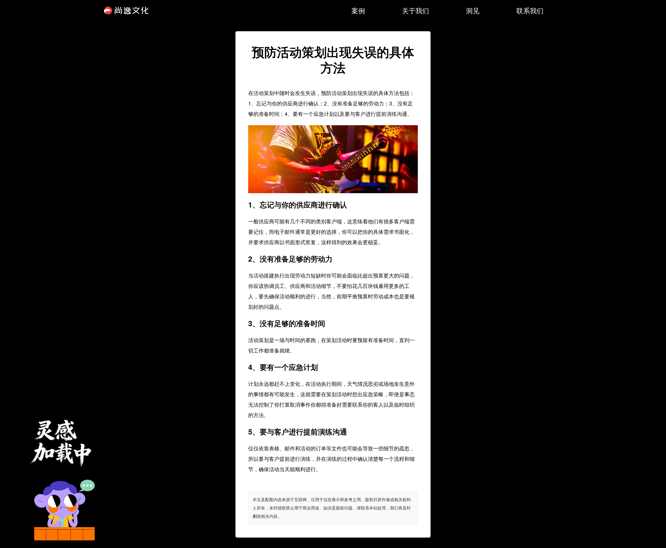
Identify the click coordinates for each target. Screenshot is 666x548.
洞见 (472, 10)
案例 (358, 10)
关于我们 (415, 10)
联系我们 (529, 10)
